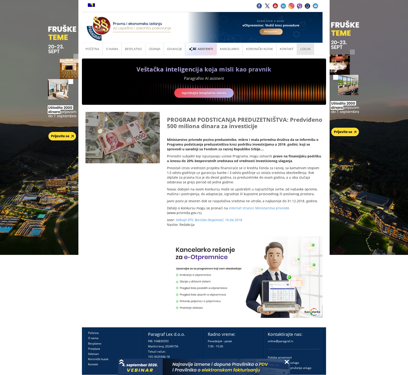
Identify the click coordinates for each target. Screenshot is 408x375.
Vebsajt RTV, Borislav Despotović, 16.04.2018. (209, 220)
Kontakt (93, 364)
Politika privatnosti (280, 357)
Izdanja (154, 49)
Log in (305, 49)
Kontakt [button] (286, 49)
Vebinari (93, 354)
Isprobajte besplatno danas (204, 93)
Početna (92, 49)
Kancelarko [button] (229, 49)
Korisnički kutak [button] (259, 49)
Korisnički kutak (98, 359)
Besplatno (133, 49)
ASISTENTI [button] (205, 49)
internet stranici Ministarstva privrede (259, 208)
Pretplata (94, 349)
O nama (112, 49)
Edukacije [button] (174, 49)
